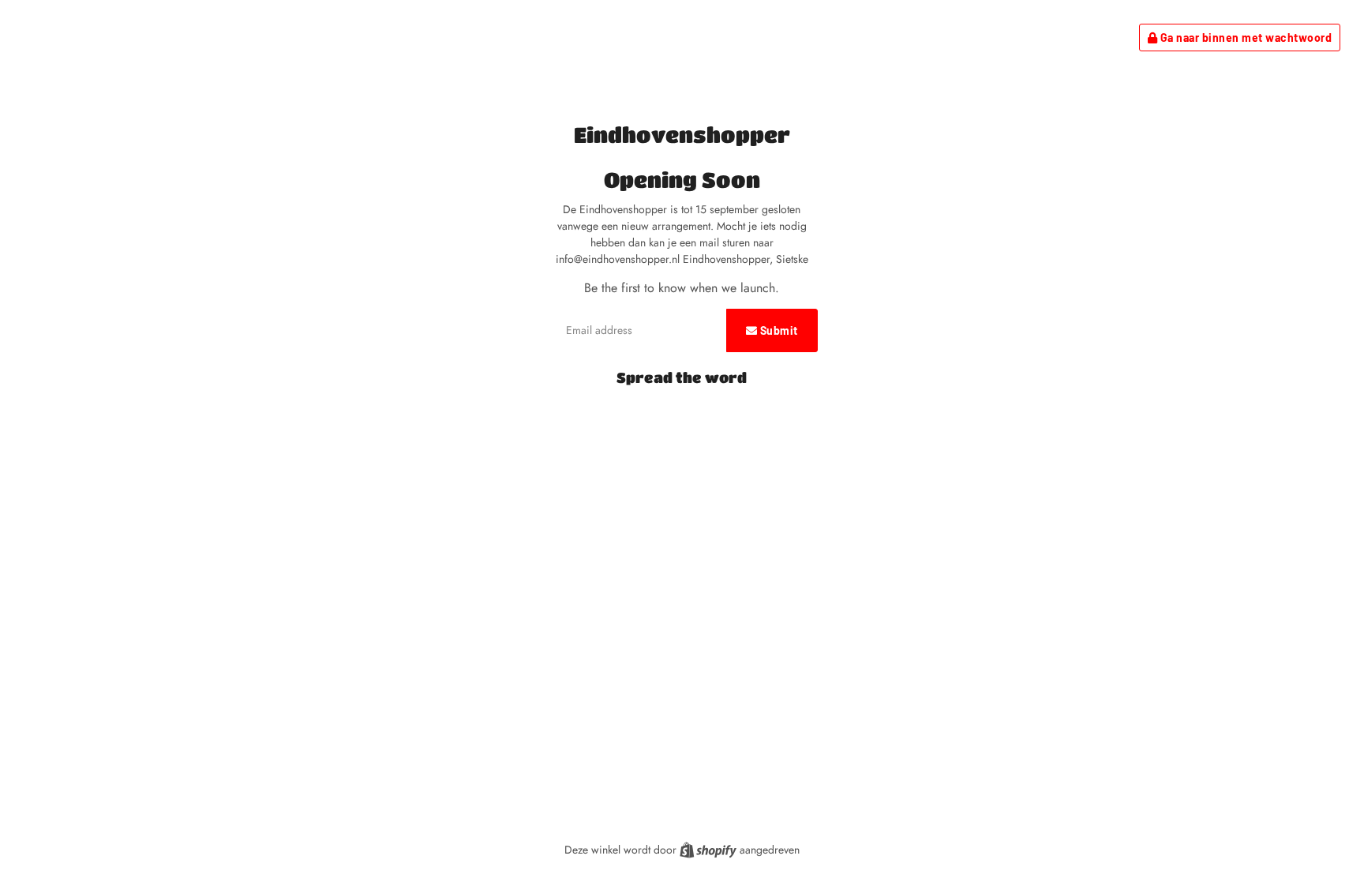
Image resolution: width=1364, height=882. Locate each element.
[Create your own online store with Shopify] (710, 850)
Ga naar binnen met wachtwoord (1244, 37)
